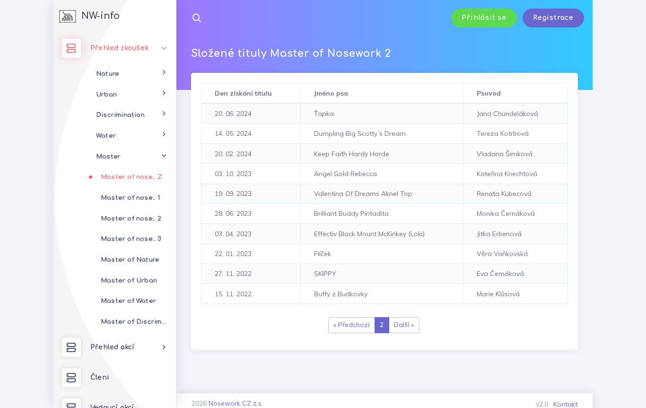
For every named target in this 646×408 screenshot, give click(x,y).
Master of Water (128, 300)
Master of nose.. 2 (131, 218)
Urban (106, 94)
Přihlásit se (484, 17)
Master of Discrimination (138, 321)
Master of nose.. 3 (131, 238)
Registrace (553, 17)
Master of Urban (129, 280)
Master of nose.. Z (132, 176)
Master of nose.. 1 (130, 197)
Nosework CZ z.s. (236, 403)
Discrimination (120, 114)
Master (108, 156)
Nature (107, 73)
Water (106, 135)
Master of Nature (130, 259)
